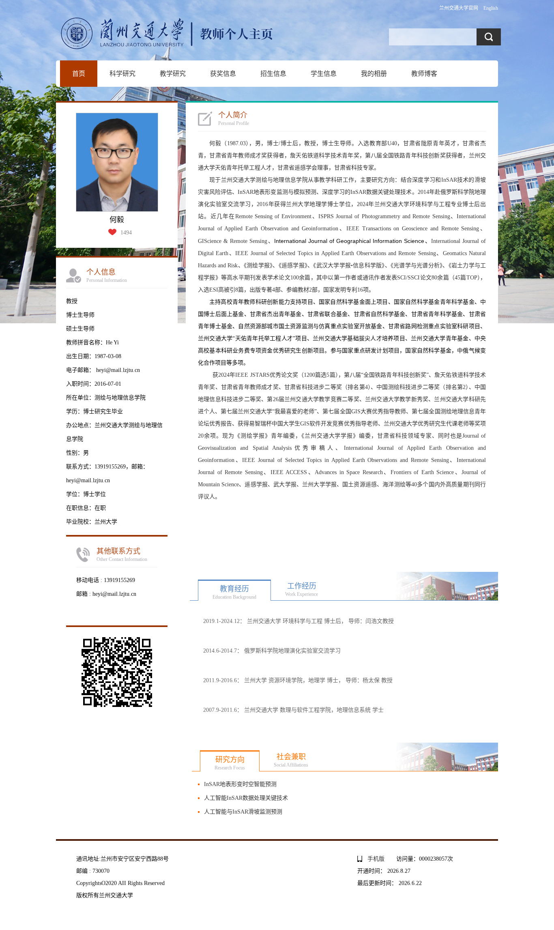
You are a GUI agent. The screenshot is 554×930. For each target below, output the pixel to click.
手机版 (375, 859)
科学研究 (122, 73)
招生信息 (273, 73)
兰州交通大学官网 (458, 8)
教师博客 (424, 73)
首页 (78, 73)
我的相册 (374, 73)
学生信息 (324, 73)
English (490, 8)
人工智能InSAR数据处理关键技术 (246, 798)
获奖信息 (223, 73)
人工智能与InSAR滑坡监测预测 (243, 812)
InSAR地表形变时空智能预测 (240, 784)
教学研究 (173, 73)
